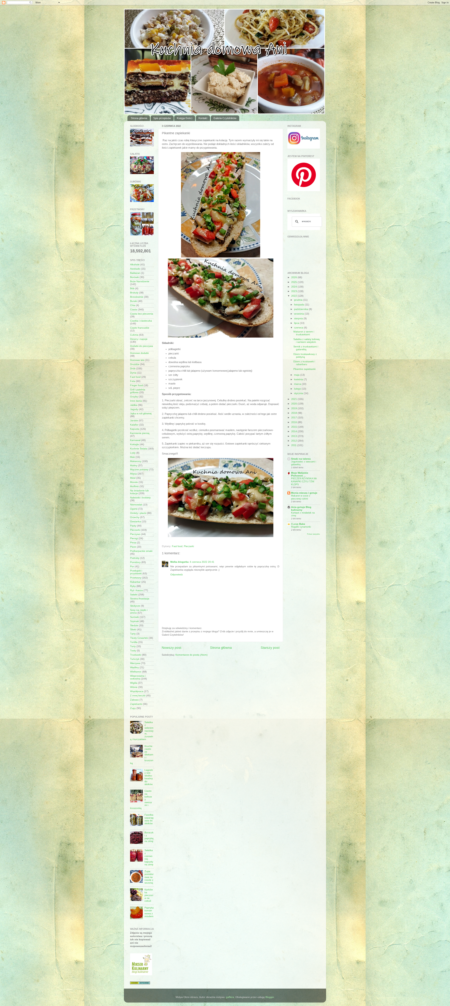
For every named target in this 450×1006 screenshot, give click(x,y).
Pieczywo (135, 534)
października (301, 309)
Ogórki (133, 509)
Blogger (269, 997)
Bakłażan (135, 273)
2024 (294, 286)
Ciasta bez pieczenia (141, 313)
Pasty (133, 525)
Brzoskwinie (136, 297)
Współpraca (136, 691)
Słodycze (135, 606)
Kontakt (202, 118)
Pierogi (134, 538)
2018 (294, 413)
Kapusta (134, 429)
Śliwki (133, 629)
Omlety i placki (138, 513)
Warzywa (135, 663)
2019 (294, 408)
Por (132, 566)
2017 (294, 417)
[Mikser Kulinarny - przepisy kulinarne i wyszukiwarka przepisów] (141, 974)
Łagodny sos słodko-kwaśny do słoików (148, 777)
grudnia (298, 300)
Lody (133, 453)
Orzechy (134, 517)
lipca (297, 323)
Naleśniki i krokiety (140, 497)
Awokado (135, 268)
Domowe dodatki (139, 353)
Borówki (134, 277)
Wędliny (134, 667)
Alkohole (135, 264)
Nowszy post (171, 647)
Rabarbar (135, 582)
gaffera (230, 997)
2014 (294, 431)
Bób (132, 288)
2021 (294, 399)
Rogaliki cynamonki (301, 526)
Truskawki (135, 655)
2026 (294, 277)
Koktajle (134, 444)
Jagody (134, 409)
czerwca (299, 327)
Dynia (133, 372)
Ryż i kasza (136, 590)
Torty (133, 646)
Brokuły (134, 292)
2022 (294, 296)
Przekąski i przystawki (136, 572)
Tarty (133, 633)
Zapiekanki (136, 704)
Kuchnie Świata (138, 448)
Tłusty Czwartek (139, 638)
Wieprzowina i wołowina (138, 677)
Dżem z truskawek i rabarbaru (304, 363)
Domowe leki (137, 360)
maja (297, 375)
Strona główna (139, 118)
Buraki (133, 301)
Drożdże (134, 364)
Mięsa (133, 473)
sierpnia (299, 318)
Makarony (135, 461)
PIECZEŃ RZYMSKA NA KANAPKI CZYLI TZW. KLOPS (304, 481)
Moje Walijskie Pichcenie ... (299, 474)
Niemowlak (136, 504)
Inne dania (136, 401)
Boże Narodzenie (139, 281)
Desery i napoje (138, 339)
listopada (299, 304)
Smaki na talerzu (301, 459)
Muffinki (134, 486)
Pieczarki (189, 546)
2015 (294, 427)
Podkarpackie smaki (141, 551)
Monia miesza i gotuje (304, 493)
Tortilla (133, 642)
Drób (133, 368)
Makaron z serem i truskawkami (303, 333)
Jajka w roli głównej (141, 413)
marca (298, 384)
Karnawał (135, 440)
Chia (132, 305)
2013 (294, 436)
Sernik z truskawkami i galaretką (305, 348)
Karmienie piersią (139, 433)
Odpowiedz (176, 574)
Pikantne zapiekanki (304, 369)
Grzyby (134, 396)
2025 (294, 282)
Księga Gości (184, 118)
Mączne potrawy (139, 469)
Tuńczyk (134, 659)
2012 (294, 440)
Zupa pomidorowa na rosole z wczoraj (149, 877)
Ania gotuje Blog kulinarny (301, 508)
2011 (294, 445)
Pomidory (135, 562)
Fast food (177, 546)
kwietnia (299, 379)
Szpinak (134, 621)
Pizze (133, 547)
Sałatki (133, 594)
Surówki (134, 617)
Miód (133, 478)
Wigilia (133, 683)
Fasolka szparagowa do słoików (148, 819)
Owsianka (135, 521)
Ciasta (133, 309)
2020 (294, 403)
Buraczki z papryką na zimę (148, 836)
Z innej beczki (137, 695)
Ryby (133, 586)
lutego (298, 388)
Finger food (136, 385)
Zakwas (134, 699)
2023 (294, 291)
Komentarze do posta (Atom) (191, 655)
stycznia (299, 393)
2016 (294, 422)
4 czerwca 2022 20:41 (202, 562)
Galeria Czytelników (224, 118)
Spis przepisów (162, 118)
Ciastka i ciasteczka (141, 320)
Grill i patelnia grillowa (137, 391)
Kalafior (134, 424)
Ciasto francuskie (139, 327)
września (299, 313)
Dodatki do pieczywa (141, 346)
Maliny (133, 465)
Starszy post (270, 647)
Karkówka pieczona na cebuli (148, 895)
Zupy (133, 708)
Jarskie (134, 420)
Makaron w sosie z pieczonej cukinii (300, 497)
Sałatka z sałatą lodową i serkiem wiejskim (306, 340)
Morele (134, 482)
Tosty (133, 650)
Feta (132, 381)
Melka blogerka (179, 562)
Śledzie (134, 625)
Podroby (134, 558)
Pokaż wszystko (313, 534)
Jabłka (133, 405)
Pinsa (133, 542)
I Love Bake (298, 524)
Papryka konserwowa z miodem (149, 912)
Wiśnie (133, 687)
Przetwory (135, 577)
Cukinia (134, 335)
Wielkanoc (136, 671)
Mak (132, 457)
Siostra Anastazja (139, 598)
